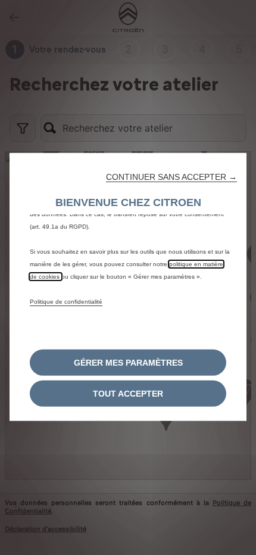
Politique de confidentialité (66, 301)
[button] (171, 177)
